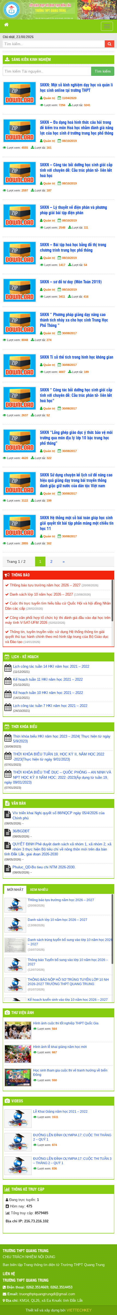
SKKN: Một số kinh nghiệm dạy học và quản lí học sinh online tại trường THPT (76, 88)
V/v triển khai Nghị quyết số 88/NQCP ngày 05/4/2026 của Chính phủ (58, 815)
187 (49, 190)
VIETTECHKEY (79, 1310)
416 (86, 296)
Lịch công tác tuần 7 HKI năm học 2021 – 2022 (50, 706)
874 (54, 1145)
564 (54, 1028)
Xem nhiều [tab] (39, 890)
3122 (24, 500)
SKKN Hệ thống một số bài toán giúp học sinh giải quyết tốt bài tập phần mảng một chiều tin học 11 (76, 523)
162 (49, 543)
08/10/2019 (69, 140)
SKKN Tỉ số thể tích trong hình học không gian (76, 357)
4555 (24, 147)
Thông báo (20, 575)
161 (49, 147)
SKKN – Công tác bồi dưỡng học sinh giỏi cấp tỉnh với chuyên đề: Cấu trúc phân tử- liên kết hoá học (76, 170)
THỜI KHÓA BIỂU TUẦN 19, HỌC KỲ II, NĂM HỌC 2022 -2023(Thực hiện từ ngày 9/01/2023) (58, 756)
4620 (24, 458)
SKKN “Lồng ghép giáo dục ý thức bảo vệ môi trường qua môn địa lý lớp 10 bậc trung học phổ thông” (76, 438)
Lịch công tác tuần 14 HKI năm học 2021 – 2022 (51, 666)
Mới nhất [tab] (15, 890)
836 (54, 1168)
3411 (62, 296)
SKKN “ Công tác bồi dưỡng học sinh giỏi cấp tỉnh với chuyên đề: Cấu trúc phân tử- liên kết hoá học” (76, 395)
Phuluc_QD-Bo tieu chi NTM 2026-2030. (44, 867)
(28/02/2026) (34, 608)
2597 (24, 190)
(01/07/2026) (36, 989)
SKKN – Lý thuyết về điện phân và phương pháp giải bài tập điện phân (73, 210)
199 (49, 500)
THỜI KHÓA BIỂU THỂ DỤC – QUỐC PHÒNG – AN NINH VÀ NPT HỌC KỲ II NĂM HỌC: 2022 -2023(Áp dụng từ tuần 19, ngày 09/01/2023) (57, 777)
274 (49, 340)
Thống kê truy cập (27, 1189)
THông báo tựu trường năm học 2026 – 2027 (45, 585)
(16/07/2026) (36, 949)
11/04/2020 (69, 98)
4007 (62, 372)
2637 (24, 415)
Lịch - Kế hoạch (24, 657)
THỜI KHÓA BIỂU (24, 727)
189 (86, 372)
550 (54, 1080)
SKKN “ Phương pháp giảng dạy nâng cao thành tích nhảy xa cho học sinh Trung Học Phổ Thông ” (74, 320)
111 (86, 227)
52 (48, 415)
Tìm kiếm (103, 71)
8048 (24, 340)
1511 (55, 1117)
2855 (24, 543)
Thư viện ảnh (22, 1013)
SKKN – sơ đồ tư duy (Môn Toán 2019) (71, 282)
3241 (87, 105)
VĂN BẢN (18, 804)
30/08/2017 (69, 333)
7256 (62, 105)
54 (85, 265)
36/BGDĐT (21, 831)
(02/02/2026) (56, 622)
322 (49, 458)
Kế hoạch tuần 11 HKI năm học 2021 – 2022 (48, 679)
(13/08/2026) (82, 594)
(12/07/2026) (36, 969)
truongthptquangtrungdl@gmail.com (47, 1294)
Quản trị (49, 98)
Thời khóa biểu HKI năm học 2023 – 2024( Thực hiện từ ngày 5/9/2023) (61, 738)
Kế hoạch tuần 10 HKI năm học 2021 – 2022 (48, 693)
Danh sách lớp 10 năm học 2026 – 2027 (41, 594)
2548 (62, 227)
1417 (62, 265)
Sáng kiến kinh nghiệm (31, 60)
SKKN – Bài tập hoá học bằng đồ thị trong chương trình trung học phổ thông (73, 247)
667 (54, 1052)
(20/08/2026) (90, 585)
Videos (17, 1101)
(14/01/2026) (31, 642)
